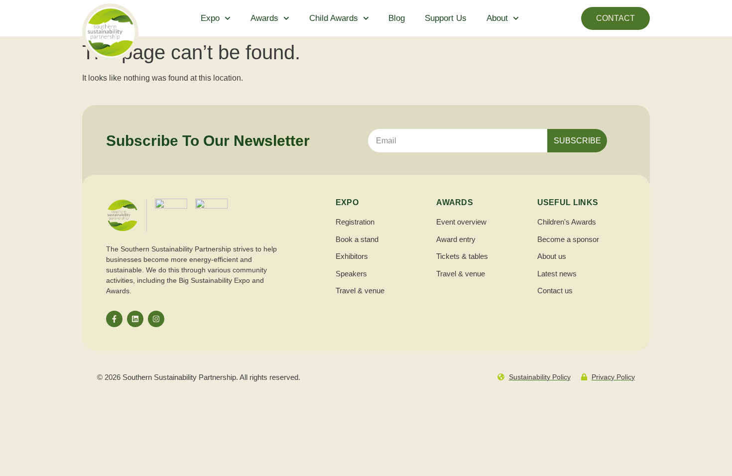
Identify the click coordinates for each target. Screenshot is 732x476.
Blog (396, 18)
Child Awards (333, 18)
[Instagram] (156, 319)
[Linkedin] (135, 319)
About (497, 18)
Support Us (446, 18)
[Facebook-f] (114, 319)
